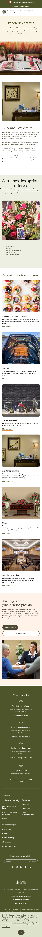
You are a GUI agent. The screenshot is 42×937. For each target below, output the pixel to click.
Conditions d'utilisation (21, 900)
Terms (27, 919)
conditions (6, 927)
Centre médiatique (8, 838)
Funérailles (26, 800)
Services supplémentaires (28, 814)
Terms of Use (7, 917)
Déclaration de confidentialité (21, 896)
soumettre (32, 862)
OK (21, 932)
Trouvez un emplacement (21, 736)
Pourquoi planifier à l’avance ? (9, 807)
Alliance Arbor (7, 842)
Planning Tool (21, 633)
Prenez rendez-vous (21, 715)
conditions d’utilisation (20, 923)
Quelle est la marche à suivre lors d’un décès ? (10, 801)
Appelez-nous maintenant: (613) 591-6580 (21, 758)
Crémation (26, 808)
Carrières (5, 833)
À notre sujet (6, 829)
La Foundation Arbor (9, 846)
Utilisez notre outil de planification (9, 813)
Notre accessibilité (21, 903)
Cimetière (25, 804)
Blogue (4, 818)
